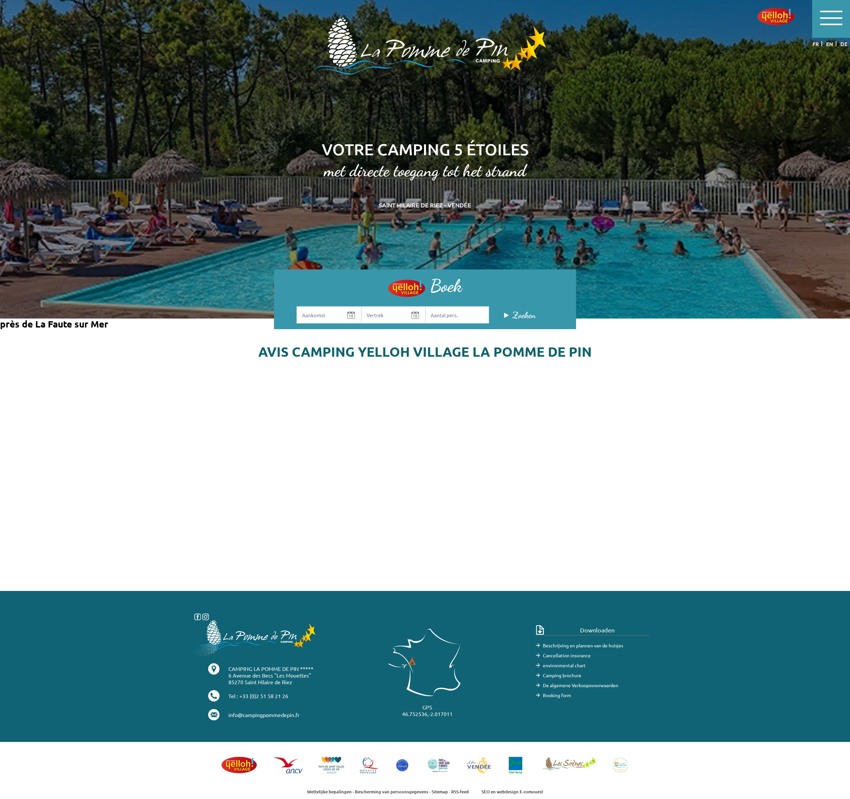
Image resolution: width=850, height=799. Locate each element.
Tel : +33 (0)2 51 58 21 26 (258, 695)
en (829, 43)
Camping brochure (562, 675)
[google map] (425, 491)
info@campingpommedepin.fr (263, 714)
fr (815, 43)
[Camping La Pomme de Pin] (425, 53)
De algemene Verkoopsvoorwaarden (580, 685)
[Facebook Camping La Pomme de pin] (197, 616)
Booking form (557, 695)
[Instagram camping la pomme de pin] (205, 616)
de (843, 43)
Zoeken (524, 315)
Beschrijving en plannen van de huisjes (583, 645)
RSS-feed (460, 792)
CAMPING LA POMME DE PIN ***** (270, 668)
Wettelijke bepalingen (329, 792)
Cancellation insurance (567, 655)
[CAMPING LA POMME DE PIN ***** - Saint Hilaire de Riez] (255, 637)
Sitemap (440, 792)
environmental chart (564, 665)
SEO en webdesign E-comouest (512, 792)
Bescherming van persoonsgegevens (392, 792)
